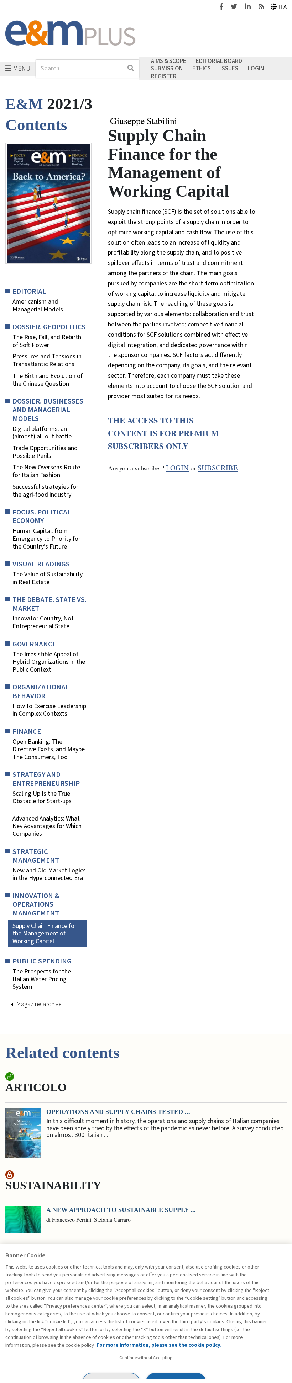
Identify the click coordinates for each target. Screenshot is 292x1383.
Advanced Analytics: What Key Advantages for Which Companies (47, 826)
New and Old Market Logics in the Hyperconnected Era (49, 874)
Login (256, 68)
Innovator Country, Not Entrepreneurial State (43, 622)
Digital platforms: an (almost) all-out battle (42, 432)
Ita (282, 6)
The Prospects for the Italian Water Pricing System (41, 979)
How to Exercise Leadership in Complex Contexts (49, 710)
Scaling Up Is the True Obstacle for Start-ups (42, 797)
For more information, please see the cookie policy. (159, 1345)
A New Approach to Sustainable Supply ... (121, 1209)
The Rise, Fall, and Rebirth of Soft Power (46, 341)
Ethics (201, 68)
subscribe (218, 467)
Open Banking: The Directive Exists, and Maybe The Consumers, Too (48, 749)
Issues (229, 68)
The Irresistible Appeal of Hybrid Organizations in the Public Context (48, 662)
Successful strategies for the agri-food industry (45, 490)
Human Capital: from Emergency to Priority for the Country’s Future (46, 538)
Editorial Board (219, 61)
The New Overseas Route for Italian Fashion (46, 471)
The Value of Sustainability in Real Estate (47, 578)
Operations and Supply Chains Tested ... (118, 1111)
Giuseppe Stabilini (143, 121)
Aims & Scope (168, 61)
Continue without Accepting (145, 1358)
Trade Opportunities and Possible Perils (45, 452)
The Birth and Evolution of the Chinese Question (47, 380)
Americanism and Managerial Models (37, 305)
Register (164, 76)
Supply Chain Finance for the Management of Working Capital (44, 934)
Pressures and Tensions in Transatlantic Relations (47, 360)
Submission (167, 68)
